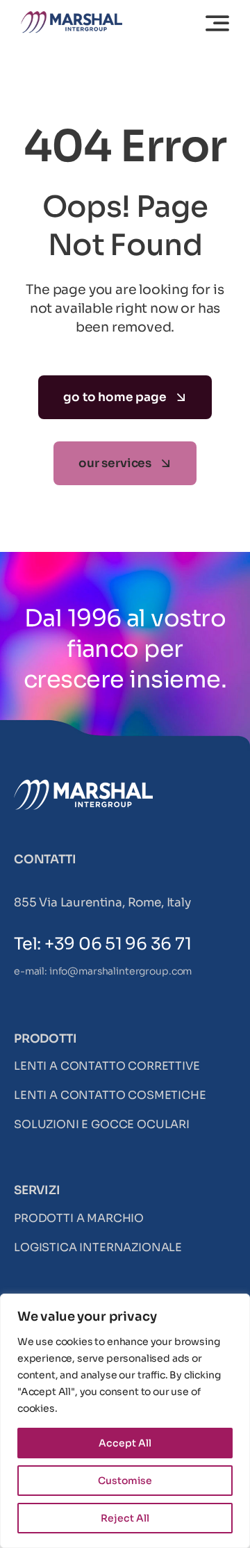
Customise (125, 1480)
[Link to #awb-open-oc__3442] (217, 23)
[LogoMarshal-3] (71, 17)
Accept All (125, 1443)
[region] (125, 1421)
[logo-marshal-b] (83, 785)
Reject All (125, 1518)
